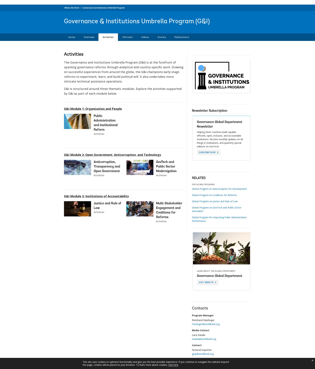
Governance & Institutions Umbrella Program (104, 7)
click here (173, 364)
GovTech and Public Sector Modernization (166, 166)
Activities (108, 37)
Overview (89, 37)
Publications (181, 37)
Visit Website (206, 282)
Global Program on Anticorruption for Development (219, 188)
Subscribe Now (207, 152)
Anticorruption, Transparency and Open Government (107, 166)
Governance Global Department (219, 276)
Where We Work (71, 7)
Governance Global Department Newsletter (219, 124)
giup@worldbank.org (203, 353)
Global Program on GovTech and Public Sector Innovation (216, 209)
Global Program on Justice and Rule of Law (215, 201)
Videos (145, 37)
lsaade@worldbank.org (204, 339)
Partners (128, 37)
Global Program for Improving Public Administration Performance (219, 219)
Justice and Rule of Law (107, 206)
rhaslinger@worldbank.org (206, 324)
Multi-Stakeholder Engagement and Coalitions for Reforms (169, 210)
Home (71, 37)
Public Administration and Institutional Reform (106, 122)
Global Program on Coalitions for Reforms (214, 195)
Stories (162, 37)
